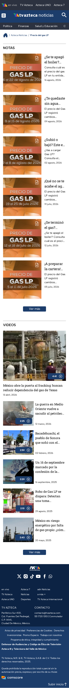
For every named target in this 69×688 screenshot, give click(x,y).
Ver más (34, 309)
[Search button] (64, 15)
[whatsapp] (50, 577)
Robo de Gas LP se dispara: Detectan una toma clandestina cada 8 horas (49, 496)
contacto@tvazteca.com (47, 613)
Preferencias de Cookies (39, 630)
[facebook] (44, 577)
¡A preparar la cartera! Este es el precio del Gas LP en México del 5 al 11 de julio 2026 (54, 266)
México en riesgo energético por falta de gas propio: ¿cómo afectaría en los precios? (50, 525)
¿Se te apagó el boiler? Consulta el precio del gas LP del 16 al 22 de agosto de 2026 (54, 60)
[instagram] (25, 577)
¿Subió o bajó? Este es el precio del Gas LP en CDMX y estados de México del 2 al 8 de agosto (54, 142)
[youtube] (38, 577)
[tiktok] (32, 577)
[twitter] (19, 577)
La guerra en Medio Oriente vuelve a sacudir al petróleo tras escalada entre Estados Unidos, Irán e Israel (50, 409)
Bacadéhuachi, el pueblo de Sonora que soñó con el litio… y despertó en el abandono (49, 438)
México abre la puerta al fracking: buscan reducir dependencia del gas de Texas (33, 387)
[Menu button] (4, 15)
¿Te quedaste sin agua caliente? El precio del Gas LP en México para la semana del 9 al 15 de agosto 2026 (54, 101)
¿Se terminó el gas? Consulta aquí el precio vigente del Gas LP (54, 225)
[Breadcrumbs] (7, 35)
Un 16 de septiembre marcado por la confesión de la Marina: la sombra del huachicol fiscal (49, 467)
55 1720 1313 (41, 616)
